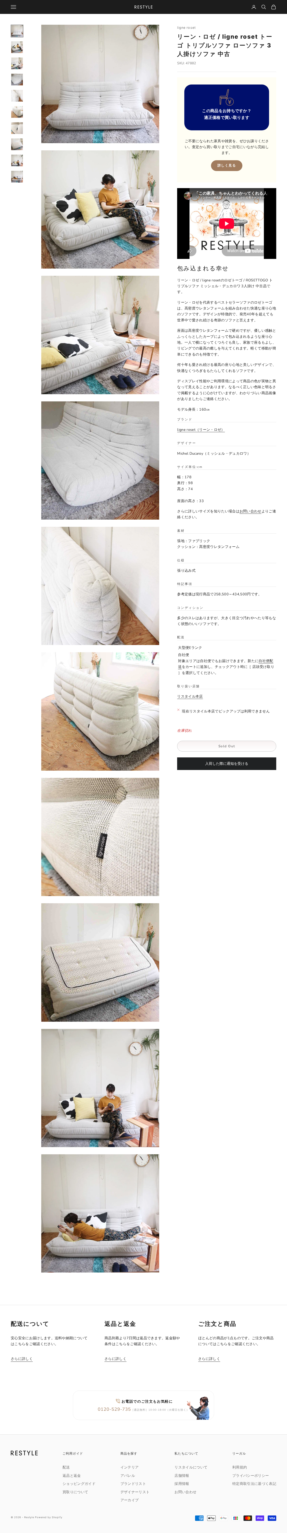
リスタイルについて (190, 1467)
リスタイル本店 (190, 696)
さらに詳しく (22, 1358)
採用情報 (181, 1483)
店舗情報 (181, 1475)
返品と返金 (72, 1475)
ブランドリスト (133, 1483)
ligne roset (186, 27)
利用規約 (239, 1467)
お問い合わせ (250, 511)
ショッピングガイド (79, 1483)
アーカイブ (129, 1500)
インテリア (129, 1467)
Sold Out (226, 746)
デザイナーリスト (135, 1492)
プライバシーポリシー (250, 1475)
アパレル (127, 1475)
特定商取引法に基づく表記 (254, 1483)
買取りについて (75, 1492)
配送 (66, 1467)
